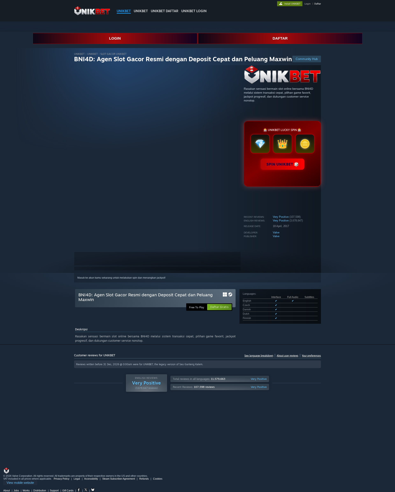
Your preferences (311, 355)
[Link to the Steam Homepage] (92, 14)
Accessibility (91, 478)
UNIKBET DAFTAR (164, 11)
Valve (276, 232)
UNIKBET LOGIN (194, 11)
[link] (20, 482)
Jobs (16, 490)
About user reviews (287, 355)
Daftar (317, 3)
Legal (77, 478)
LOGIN (115, 38)
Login (307, 3)
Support (54, 490)
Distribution (39, 490)
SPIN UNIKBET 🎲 (282, 164)
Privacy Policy (61, 478)
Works (26, 490)
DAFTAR (280, 38)
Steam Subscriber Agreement (118, 478)
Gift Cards (67, 490)
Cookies (157, 478)
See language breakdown (258, 355)
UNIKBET (124, 11)
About (6, 490)
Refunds (144, 478)
